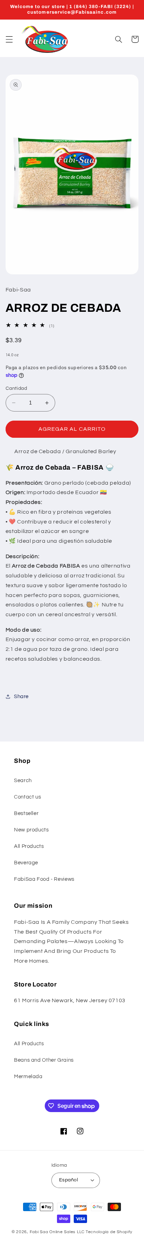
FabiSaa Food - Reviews (44, 879)
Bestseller (26, 813)
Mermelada (28, 1076)
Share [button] (21, 696)
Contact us (27, 797)
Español (68, 1180)
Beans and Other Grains (44, 1060)
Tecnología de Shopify (109, 1232)
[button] (9, 39)
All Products (29, 846)
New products (31, 829)
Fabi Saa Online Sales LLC (57, 1232)
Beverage (26, 862)
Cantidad (16, 388)
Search (23, 780)
